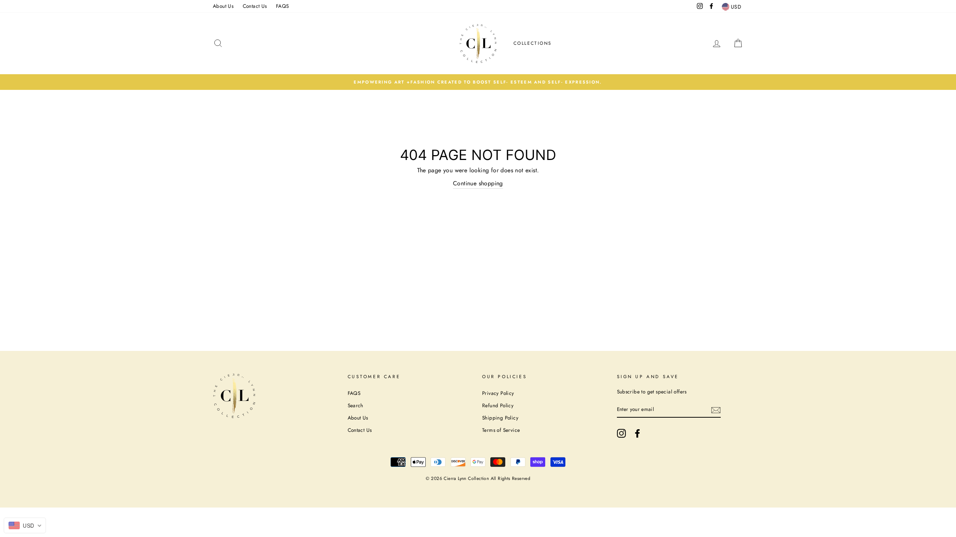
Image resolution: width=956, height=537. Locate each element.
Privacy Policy (498, 393)
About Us (223, 6)
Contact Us (255, 6)
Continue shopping (478, 183)
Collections (532, 43)
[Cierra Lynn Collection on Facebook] (637, 433)
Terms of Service (501, 430)
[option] (478, 82)
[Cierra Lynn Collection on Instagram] (621, 433)
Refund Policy (497, 405)
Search (355, 405)
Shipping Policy (500, 417)
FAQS (282, 6)
